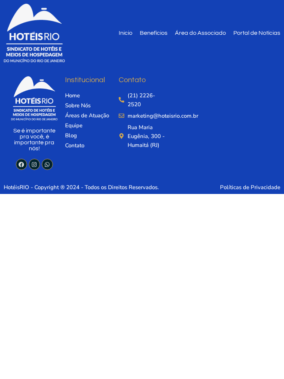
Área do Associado (200, 33)
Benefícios (154, 33)
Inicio (125, 33)
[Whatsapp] (47, 164)
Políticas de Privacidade (250, 187)
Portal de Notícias (256, 33)
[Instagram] (34, 164)
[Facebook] (21, 164)
